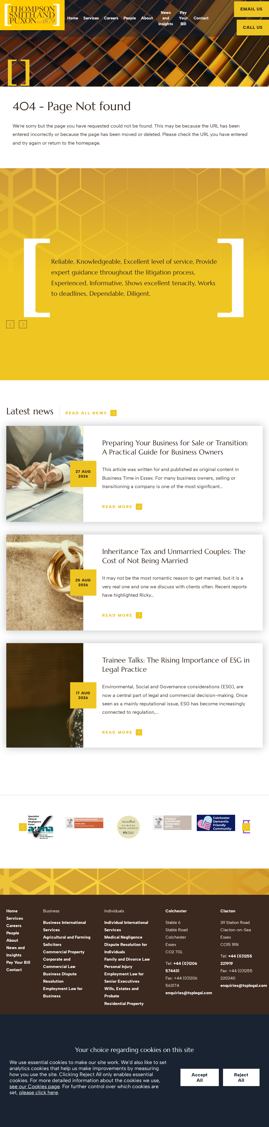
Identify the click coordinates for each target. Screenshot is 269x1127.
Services (91, 18)
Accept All (200, 1077)
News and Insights (165, 18)
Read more (117, 506)
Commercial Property (64, 951)
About (147, 18)
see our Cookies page (34, 1086)
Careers (111, 18)
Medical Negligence (123, 937)
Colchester (176, 910)
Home (72, 18)
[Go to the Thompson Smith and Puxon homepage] (32, 18)
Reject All (241, 1077)
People (129, 18)
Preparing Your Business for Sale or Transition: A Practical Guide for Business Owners (175, 447)
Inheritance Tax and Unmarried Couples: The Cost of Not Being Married (174, 556)
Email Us (251, 9)
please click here (38, 1092)
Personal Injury (118, 966)
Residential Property (124, 1003)
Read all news (86, 413)
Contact (201, 18)
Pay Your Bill (183, 18)
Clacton (227, 910)
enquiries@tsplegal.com (188, 992)
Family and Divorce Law (127, 959)
